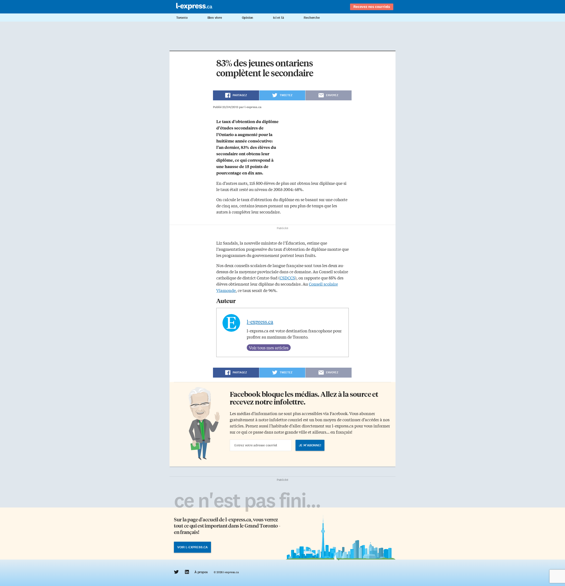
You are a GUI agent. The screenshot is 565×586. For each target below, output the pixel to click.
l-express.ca (260, 321)
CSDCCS (287, 278)
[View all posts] (269, 347)
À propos (200, 572)
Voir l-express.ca (192, 547)
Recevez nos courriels (371, 6)
